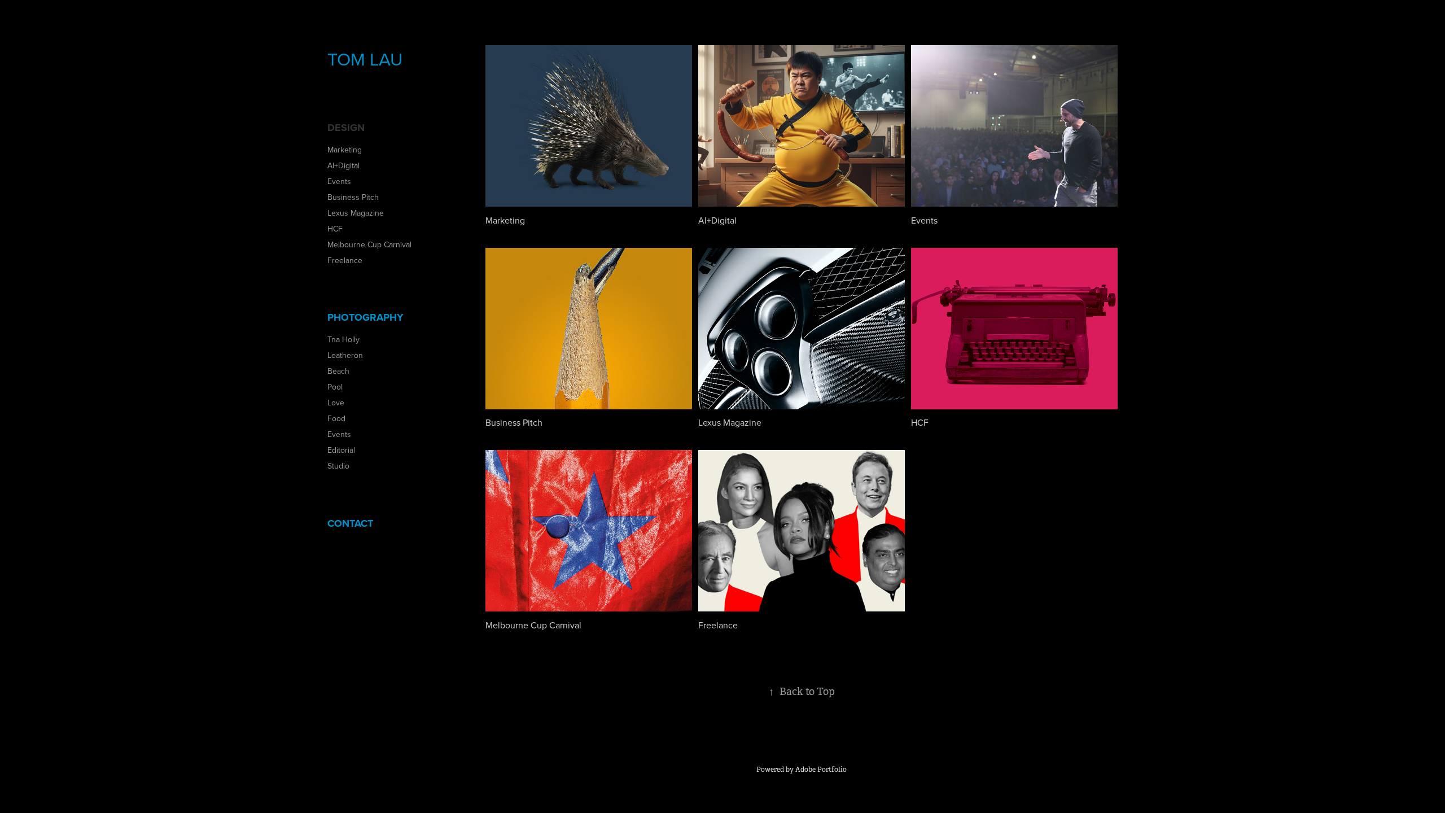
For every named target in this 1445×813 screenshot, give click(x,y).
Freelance (344, 260)
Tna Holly (343, 339)
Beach (338, 371)
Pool (335, 386)
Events (339, 181)
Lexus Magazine (355, 212)
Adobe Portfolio (821, 769)
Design (346, 127)
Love (335, 402)
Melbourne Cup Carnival (369, 244)
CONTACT (350, 523)
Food (336, 418)
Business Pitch (353, 197)
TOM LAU (364, 58)
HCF (335, 228)
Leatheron (345, 355)
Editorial (341, 450)
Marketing (344, 149)
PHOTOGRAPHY (365, 317)
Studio (338, 465)
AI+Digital (343, 165)
